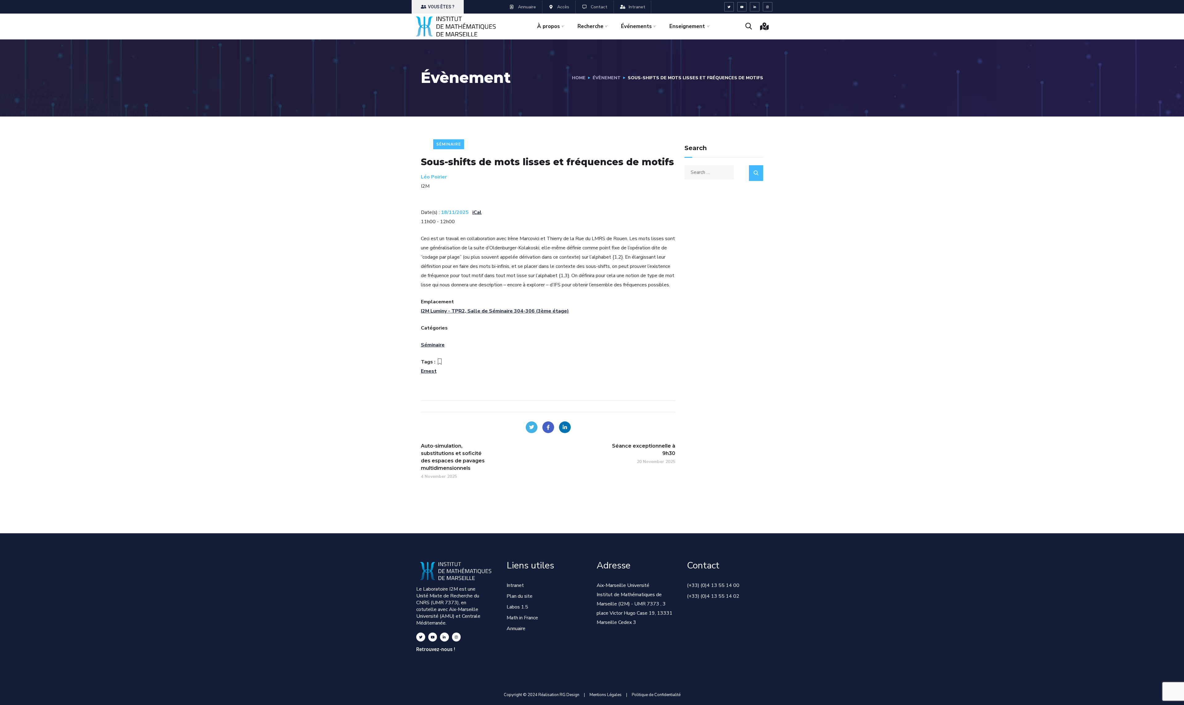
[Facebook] (548, 427)
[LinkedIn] (565, 427)
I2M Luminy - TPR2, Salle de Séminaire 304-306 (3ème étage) (495, 311)
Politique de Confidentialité (656, 695)
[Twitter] (729, 7)
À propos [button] (548, 26)
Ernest (429, 371)
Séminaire (448, 144)
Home (579, 78)
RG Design (572, 695)
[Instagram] (767, 7)
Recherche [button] (590, 26)
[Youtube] (742, 7)
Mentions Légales (606, 695)
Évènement (607, 78)
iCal (477, 212)
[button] (438, 7)
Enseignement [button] (687, 26)
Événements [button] (636, 26)
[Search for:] (709, 172)
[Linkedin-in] (754, 7)
